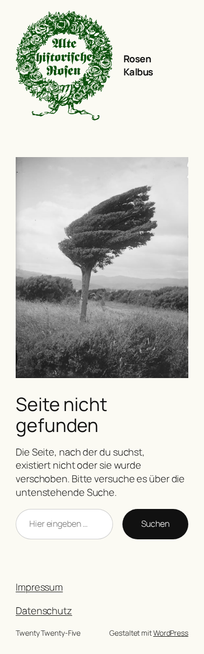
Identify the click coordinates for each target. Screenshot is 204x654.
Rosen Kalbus (138, 65)
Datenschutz (44, 610)
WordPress (170, 633)
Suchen (155, 523)
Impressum (39, 587)
